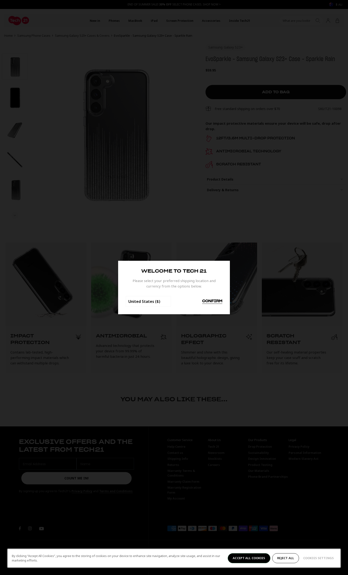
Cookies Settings (318, 558)
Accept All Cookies (249, 558)
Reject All (285, 558)
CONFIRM (212, 301)
